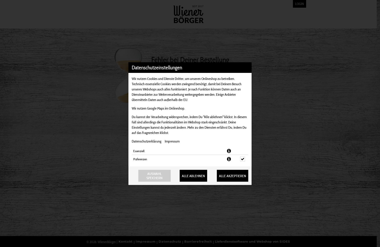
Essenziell (138, 151)
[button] (229, 151)
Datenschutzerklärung (146, 141)
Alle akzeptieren (232, 176)
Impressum (172, 141)
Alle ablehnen (193, 176)
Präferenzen (140, 159)
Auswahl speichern (154, 175)
